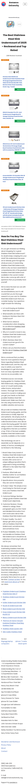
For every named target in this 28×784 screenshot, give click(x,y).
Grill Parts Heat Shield (8, 711)
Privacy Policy (6, 745)
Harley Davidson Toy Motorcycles (13, 730)
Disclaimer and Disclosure (10, 742)
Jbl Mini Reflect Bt (7, 689)
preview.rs (13, 782)
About (3, 748)
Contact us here (14, 579)
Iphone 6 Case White (8, 695)
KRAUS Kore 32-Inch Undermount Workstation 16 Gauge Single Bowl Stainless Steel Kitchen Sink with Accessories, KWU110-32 (14, 147)
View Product (20, 89)
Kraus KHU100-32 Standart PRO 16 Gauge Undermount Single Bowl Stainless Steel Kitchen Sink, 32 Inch (14, 178)
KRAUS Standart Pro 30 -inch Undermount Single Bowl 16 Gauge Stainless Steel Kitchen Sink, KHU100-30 (13, 115)
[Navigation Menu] (25, 4)
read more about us (11, 582)
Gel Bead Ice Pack (7, 717)
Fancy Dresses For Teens (10, 698)
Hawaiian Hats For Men (9, 720)
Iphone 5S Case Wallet (9, 701)
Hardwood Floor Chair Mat (10, 682)
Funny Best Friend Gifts (9, 714)
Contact (4, 751)
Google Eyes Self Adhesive (10, 705)
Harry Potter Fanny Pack (9, 733)
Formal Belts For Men (8, 708)
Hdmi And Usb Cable (8, 727)
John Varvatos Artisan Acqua (12, 724)
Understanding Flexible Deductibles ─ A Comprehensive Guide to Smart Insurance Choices (14, 663)
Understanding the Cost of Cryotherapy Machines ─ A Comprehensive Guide (11, 671)
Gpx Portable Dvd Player (10, 692)
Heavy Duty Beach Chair (10, 686)
